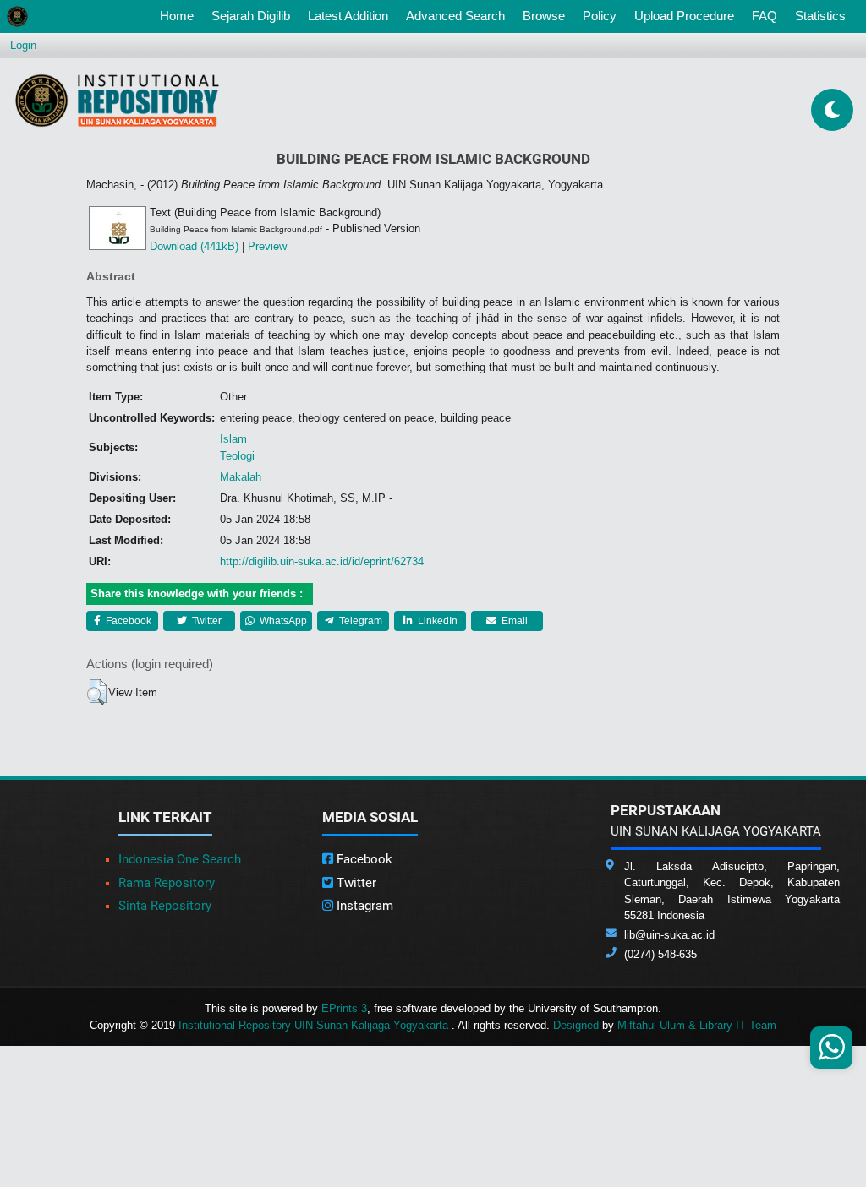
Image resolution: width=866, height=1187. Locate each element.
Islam (233, 439)
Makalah (240, 477)
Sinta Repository (164, 905)
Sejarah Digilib (250, 15)
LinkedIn (436, 621)
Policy (600, 15)
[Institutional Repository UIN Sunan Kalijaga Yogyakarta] (117, 100)
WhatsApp (282, 621)
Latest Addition (348, 15)
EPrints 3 (344, 1008)
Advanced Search (455, 15)
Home (180, 15)
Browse (544, 15)
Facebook (127, 621)
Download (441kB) (194, 246)
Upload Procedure (684, 15)
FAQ (764, 15)
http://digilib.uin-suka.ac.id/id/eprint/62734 (322, 561)
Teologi (237, 455)
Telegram (359, 621)
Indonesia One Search (179, 859)
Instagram (363, 905)
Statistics (820, 15)
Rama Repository (166, 882)
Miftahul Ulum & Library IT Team (696, 1025)
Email (513, 621)
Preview (267, 246)
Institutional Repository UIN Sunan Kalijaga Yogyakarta (315, 1025)
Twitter (205, 621)
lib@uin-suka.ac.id (669, 934)
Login (23, 45)
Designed (576, 1025)
